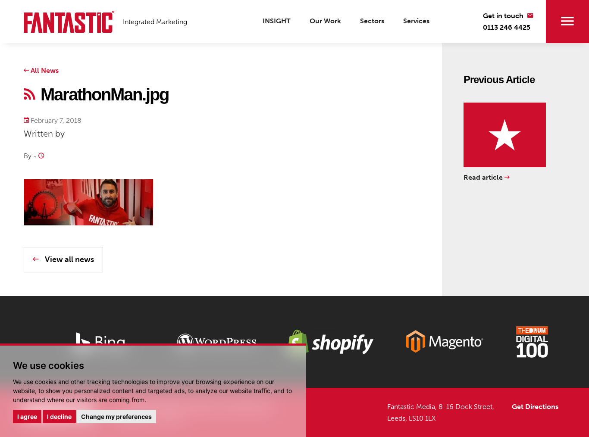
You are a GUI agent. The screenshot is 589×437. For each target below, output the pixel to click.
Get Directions (536, 407)
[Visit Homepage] (69, 22)
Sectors (372, 21)
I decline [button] (59, 416)
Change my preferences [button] (116, 416)
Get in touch (504, 16)
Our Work (325, 21)
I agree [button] (27, 416)
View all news (68, 259)
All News (44, 70)
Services (416, 21)
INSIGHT (277, 21)
